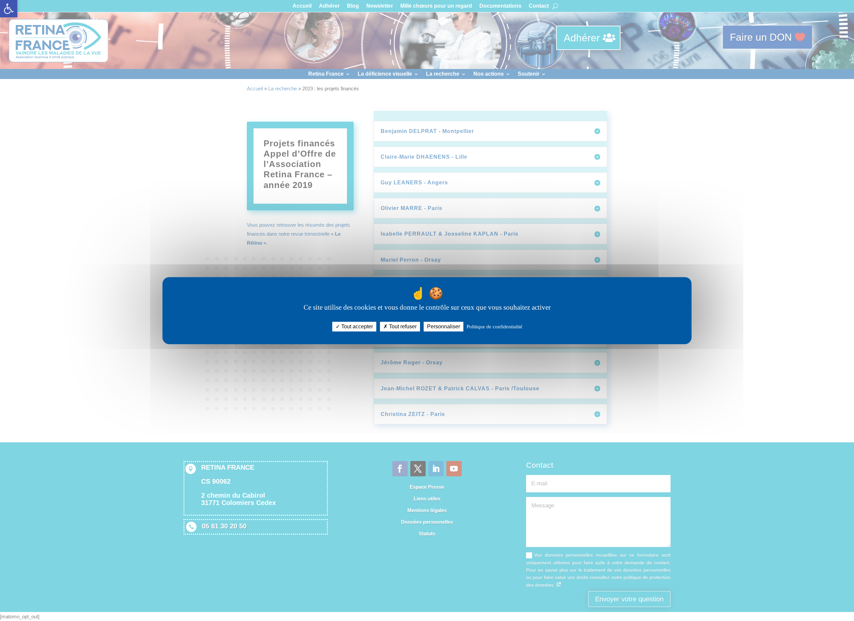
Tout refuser (402, 326)
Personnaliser (443, 326)
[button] (8, 8)
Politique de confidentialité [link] (494, 326)
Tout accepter (356, 326)
